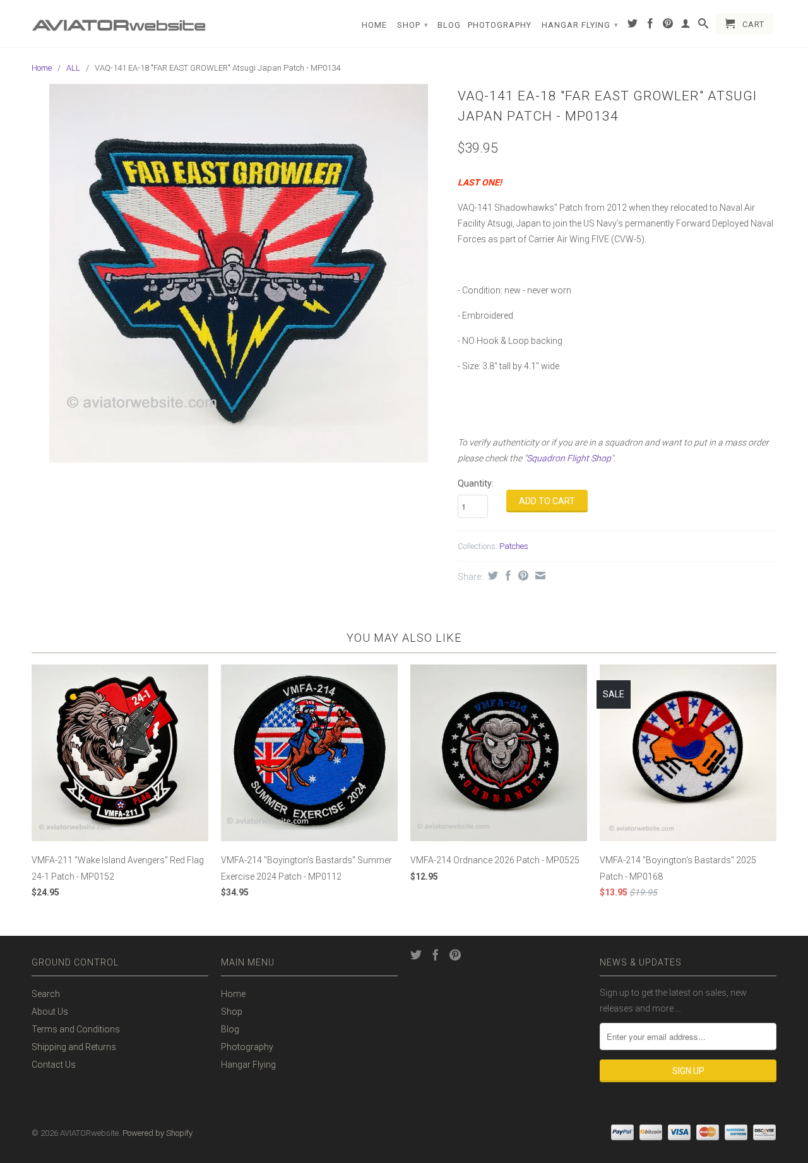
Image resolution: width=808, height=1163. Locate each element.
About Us (50, 1012)
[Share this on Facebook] (506, 575)
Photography (500, 25)
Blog (449, 25)
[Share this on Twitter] (491, 575)
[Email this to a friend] (538, 575)
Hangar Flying (580, 25)
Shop (413, 25)
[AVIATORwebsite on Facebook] (650, 25)
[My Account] (685, 25)
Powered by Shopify (157, 1133)
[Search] (703, 25)
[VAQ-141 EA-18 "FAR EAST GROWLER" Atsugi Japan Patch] (238, 273)
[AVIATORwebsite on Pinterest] (668, 25)
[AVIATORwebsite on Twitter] (632, 25)
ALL (73, 68)
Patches (513, 546)
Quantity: (476, 483)
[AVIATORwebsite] (120, 20)
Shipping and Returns (74, 1047)
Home (374, 25)
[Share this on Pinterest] (521, 575)
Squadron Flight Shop (568, 458)
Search (46, 994)
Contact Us (54, 1065)
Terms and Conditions (76, 1029)
